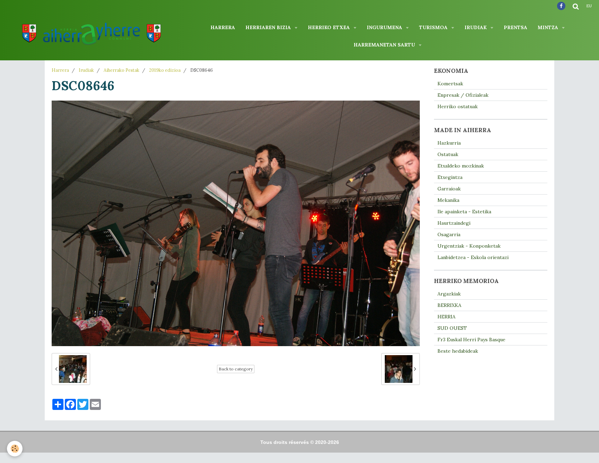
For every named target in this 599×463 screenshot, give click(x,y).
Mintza (548, 27)
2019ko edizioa (165, 70)
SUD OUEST (452, 328)
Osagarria (448, 234)
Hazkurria (449, 143)
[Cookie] (15, 448)
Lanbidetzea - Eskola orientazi (473, 257)
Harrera (222, 27)
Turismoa (434, 27)
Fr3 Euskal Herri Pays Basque (471, 339)
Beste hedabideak (457, 351)
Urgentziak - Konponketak (469, 246)
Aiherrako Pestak (121, 70)
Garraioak (449, 189)
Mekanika (448, 200)
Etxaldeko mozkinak (460, 166)
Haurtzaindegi (453, 223)
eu (589, 5)
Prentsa (515, 27)
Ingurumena (385, 27)
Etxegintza (449, 177)
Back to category (236, 368)
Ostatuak (447, 154)
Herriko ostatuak (457, 106)
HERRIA (446, 317)
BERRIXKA (449, 305)
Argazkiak (449, 294)
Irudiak (476, 27)
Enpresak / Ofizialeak (462, 95)
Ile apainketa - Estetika (464, 211)
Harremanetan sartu (385, 45)
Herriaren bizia (268, 27)
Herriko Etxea (329, 27)
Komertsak (450, 83)
